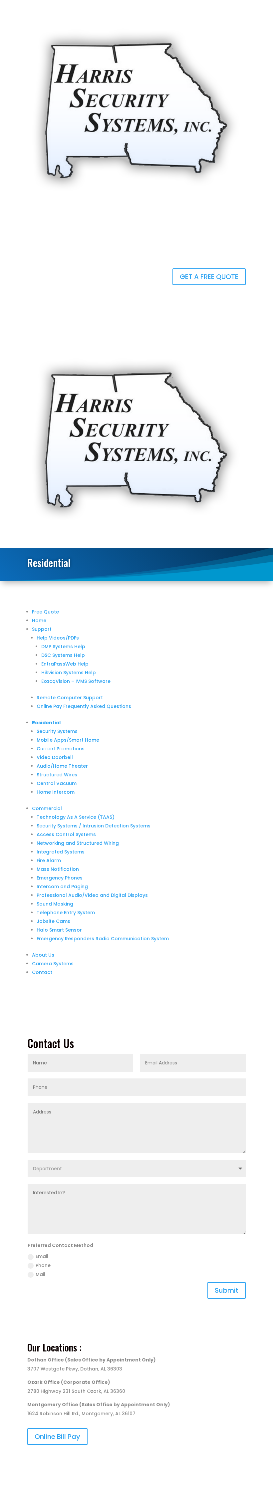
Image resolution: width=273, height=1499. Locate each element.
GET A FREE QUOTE (209, 276)
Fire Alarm (49, 860)
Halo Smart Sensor (59, 930)
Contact (42, 972)
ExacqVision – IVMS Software (76, 681)
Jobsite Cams (53, 921)
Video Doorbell (55, 757)
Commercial (47, 808)
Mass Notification (58, 869)
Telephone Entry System (66, 912)
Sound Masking (55, 904)
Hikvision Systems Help (68, 672)
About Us (43, 955)
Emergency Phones (60, 878)
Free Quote (45, 611)
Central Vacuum (57, 783)
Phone (43, 1265)
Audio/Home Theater (62, 766)
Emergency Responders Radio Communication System (103, 938)
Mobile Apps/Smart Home (68, 740)
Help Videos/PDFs (58, 638)
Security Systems (57, 731)
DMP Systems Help (63, 646)
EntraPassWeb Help (65, 664)
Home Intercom (56, 792)
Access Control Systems (66, 834)
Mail (40, 1274)
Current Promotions (61, 748)
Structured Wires (57, 774)
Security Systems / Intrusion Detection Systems (93, 825)
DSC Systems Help (63, 655)
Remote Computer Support (70, 697)
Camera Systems (53, 963)
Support (42, 629)
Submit (226, 1290)
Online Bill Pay (57, 1436)
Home (39, 620)
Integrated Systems (61, 851)
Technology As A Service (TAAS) (76, 817)
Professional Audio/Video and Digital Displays (92, 895)
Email (42, 1256)
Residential (46, 722)
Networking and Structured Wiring (78, 843)
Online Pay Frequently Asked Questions (84, 706)
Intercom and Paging (62, 886)
